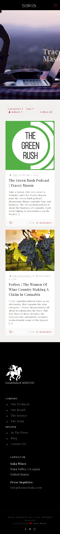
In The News (19, 432)
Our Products (20, 404)
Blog (14, 438)
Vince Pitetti (39, 523)
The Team (17, 421)
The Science (19, 415)
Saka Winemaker (22, 275)
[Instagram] (34, 529)
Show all (47, 111)
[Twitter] (30, 529)
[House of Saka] (30, 5)
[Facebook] (25, 529)
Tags (29, 108)
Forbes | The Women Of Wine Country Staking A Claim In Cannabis (29, 289)
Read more (46, 222)
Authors (15, 111)
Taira (15, 174)
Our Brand (18, 410)
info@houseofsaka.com (26, 487)
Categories (14, 108)
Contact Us (18, 444)
